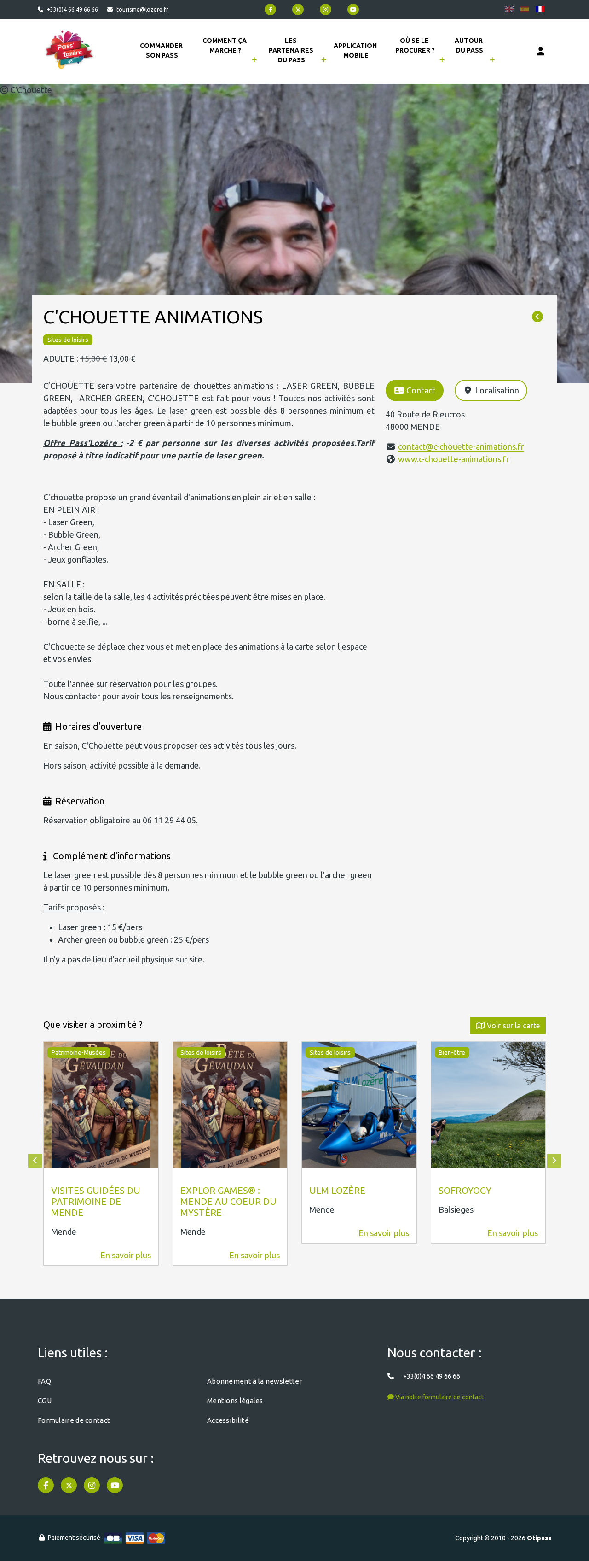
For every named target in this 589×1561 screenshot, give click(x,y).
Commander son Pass (162, 50)
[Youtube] (353, 9)
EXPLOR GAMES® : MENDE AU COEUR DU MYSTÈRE (228, 1201)
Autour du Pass (469, 45)
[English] (509, 9)
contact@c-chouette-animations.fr (461, 446)
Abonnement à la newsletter (254, 1381)
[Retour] (537, 317)
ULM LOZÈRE (337, 1190)
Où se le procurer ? (415, 45)
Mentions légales (235, 1400)
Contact (420, 390)
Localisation (497, 390)
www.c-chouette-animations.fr (453, 459)
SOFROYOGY (465, 1190)
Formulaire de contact (74, 1420)
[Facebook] (270, 9)
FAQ (44, 1381)
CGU (45, 1400)
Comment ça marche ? (225, 45)
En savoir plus (125, 1255)
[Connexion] (540, 51)
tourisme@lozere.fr (142, 9)
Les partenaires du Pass (292, 50)
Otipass (539, 1538)
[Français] (540, 9)
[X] (298, 9)
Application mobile (356, 50)
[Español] (524, 9)
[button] (35, 1161)
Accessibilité (228, 1420)
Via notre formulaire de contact (439, 1397)
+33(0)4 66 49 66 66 (72, 9)
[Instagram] (325, 9)
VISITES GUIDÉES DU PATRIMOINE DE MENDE (95, 1201)
